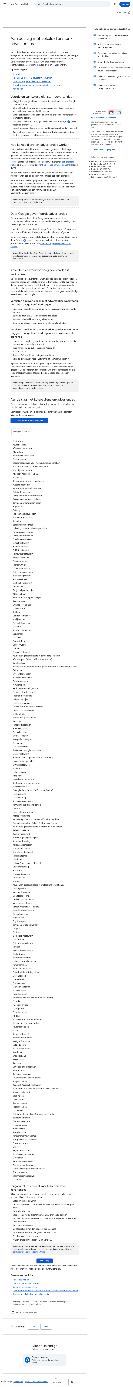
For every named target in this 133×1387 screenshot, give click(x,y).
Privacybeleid (18, 1382)
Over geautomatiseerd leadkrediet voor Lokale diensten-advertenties (45, 1290)
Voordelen (17, 74)
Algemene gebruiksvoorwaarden (36, 1382)
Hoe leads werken (21, 1280)
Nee (46, 1326)
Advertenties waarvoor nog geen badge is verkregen (37, 85)
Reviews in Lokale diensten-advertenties (32, 1294)
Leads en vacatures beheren (26, 1283)
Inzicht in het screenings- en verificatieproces (110, 46)
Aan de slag (18, 89)
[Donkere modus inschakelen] (72, 1382)
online (69, 1194)
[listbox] (22, 432)
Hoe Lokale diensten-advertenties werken (32, 78)
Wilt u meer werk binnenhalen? (104, 118)
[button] (5, 4)
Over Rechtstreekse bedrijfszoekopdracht (107, 87)
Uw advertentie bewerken (25, 1287)
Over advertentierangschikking (111, 62)
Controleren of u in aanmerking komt (29, 420)
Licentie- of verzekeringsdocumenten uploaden (114, 78)
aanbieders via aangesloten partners (29, 1252)
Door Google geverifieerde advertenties (32, 81)
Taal (55, 1379)
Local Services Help (19, 4)
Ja (34, 1326)
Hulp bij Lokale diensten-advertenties (112, 29)
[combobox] (77, 4)
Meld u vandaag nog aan (104, 150)
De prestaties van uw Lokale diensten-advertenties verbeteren (114, 69)
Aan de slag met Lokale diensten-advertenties (113, 37)
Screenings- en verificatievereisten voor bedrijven (112, 54)
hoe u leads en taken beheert (56, 165)
